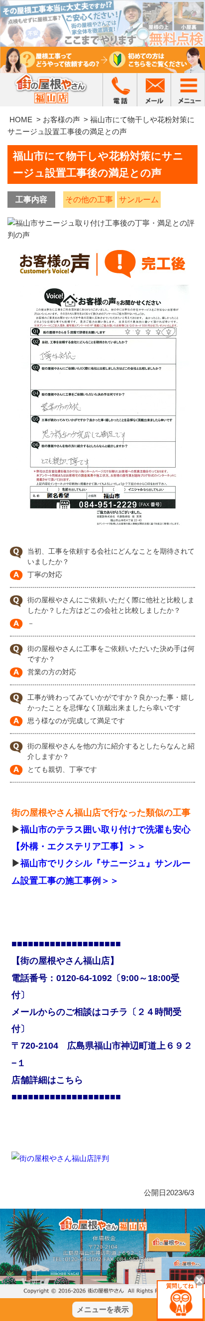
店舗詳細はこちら (47, 1080)
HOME (20, 119)
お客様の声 (61, 119)
